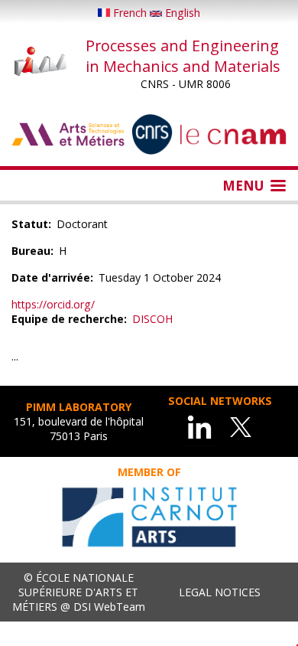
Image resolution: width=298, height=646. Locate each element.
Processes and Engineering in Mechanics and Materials (183, 56)
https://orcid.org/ (53, 304)
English (181, 12)
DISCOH (152, 319)
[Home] (40, 63)
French (130, 12)
